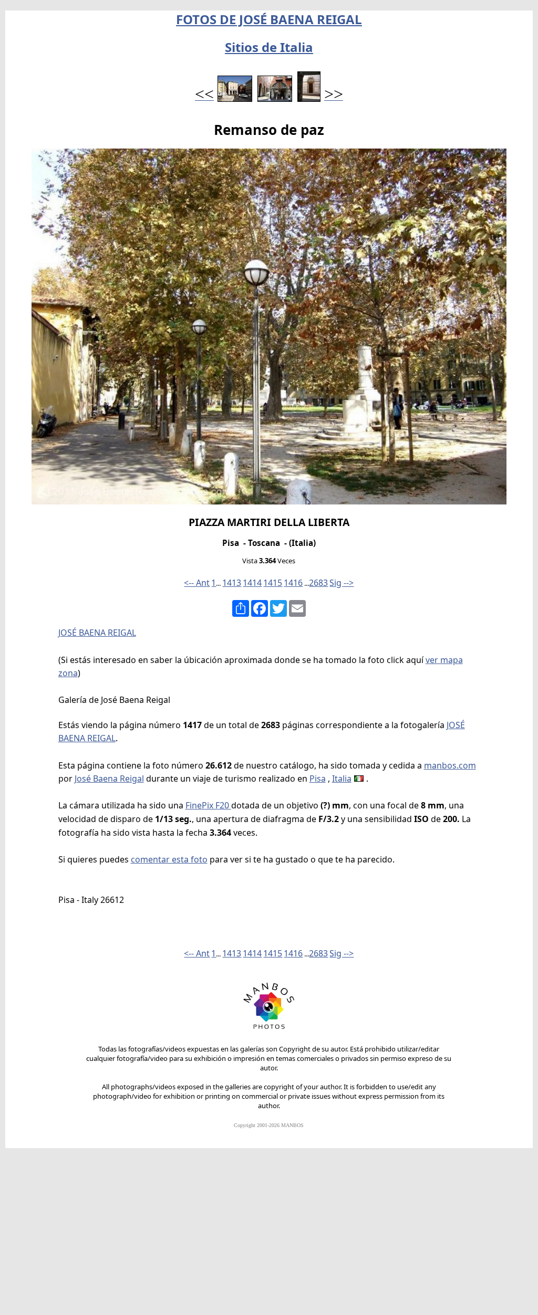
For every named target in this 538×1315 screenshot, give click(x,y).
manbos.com (450, 765)
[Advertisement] (269, 1236)
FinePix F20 (208, 805)
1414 (252, 582)
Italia (341, 778)
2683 (318, 582)
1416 (293, 582)
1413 (231, 582)
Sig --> (341, 582)
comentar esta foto (169, 859)
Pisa (317, 778)
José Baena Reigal (109, 778)
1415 (272, 582)
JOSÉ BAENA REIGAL (97, 632)
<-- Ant (197, 582)
